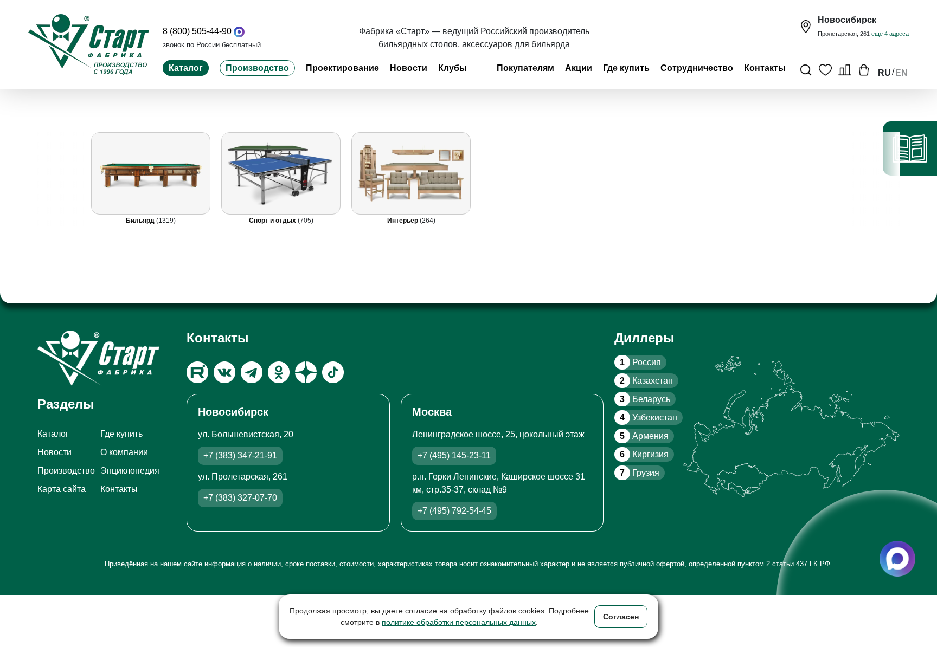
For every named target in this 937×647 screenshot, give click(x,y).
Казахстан (646, 380)
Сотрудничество (696, 68)
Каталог (186, 68)
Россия (640, 362)
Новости (408, 68)
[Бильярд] (151, 173)
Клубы (452, 68)
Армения (644, 436)
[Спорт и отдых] (281, 173)
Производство (257, 68)
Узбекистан (648, 417)
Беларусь (645, 399)
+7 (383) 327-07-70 (240, 497)
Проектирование (342, 68)
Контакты (765, 68)
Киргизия (644, 454)
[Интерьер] (411, 173)
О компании (124, 452)
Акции (578, 68)
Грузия (639, 472)
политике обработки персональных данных (459, 622)
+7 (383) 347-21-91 (240, 455)
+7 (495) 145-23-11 (454, 455)
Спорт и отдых (273, 220)
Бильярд (141, 220)
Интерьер (403, 220)
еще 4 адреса (890, 33)
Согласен (621, 616)
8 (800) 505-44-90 (197, 31)
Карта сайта (61, 489)
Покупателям (525, 68)
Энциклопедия (129, 470)
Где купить (626, 68)
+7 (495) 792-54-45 (454, 510)
